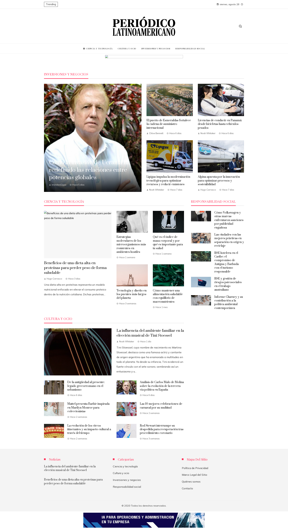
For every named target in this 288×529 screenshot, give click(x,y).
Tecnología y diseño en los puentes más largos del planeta (131, 294)
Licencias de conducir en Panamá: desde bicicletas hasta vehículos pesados (220, 124)
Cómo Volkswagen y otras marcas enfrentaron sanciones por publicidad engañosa (229, 220)
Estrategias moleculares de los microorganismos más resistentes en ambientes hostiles (131, 244)
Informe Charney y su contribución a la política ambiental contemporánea (228, 302)
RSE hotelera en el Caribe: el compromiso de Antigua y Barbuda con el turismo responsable (226, 262)
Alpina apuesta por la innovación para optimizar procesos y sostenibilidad (219, 180)
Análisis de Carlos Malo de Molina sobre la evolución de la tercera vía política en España (162, 386)
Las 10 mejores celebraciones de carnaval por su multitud (161, 405)
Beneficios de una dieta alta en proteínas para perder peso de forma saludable (75, 268)
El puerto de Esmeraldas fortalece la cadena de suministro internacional (168, 124)
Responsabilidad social (127, 486)
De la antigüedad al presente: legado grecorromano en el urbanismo (86, 386)
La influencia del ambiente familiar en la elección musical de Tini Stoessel (150, 333)
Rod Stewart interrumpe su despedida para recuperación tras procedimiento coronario (162, 429)
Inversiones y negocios (127, 480)
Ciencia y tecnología (125, 466)
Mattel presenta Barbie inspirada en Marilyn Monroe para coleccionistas (88, 407)
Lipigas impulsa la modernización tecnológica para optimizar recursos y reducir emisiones (168, 180)
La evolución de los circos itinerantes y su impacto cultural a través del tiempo (89, 429)
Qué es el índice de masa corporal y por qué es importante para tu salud (168, 242)
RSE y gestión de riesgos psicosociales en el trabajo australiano (228, 284)
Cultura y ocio (121, 473)
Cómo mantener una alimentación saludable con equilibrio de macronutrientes (168, 296)
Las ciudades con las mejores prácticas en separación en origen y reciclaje (229, 240)
